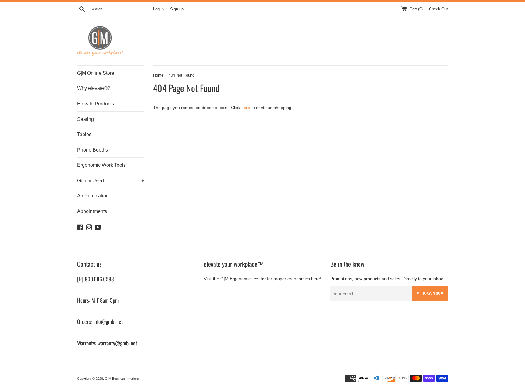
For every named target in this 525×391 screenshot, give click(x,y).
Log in (158, 9)
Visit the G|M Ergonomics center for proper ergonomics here (262, 278)
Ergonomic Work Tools (101, 165)
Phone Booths (92, 150)
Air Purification (93, 195)
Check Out (438, 9)
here (245, 107)
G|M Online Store (95, 73)
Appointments (92, 211)
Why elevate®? (93, 88)
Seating (85, 119)
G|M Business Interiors (122, 378)
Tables (84, 134)
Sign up (177, 9)
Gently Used (110, 180)
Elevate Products (95, 103)
